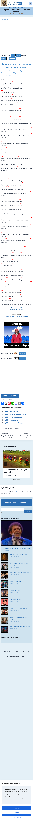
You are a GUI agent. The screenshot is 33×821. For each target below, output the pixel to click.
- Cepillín (22, 7)
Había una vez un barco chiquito (10, 428)
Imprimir (12, 58)
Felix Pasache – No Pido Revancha (26, 436)
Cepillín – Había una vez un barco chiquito (16, 316)
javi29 (13, 13)
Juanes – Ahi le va (15, 590)
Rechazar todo (16, 817)
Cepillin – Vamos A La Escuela (13, 423)
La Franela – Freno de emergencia (20, 626)
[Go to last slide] (5, 464)
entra (19, 3)
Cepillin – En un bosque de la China (15, 414)
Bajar (18, 55)
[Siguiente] (27, 464)
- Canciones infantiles (14, 7)
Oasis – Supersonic (15, 581)
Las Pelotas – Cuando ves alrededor (20, 572)
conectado (18, 491)
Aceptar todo (16, 808)
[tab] (13, 479)
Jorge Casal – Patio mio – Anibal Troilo (7, 436)
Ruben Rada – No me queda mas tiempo (15, 548)
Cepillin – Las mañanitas (11, 420)
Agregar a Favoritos (10, 396)
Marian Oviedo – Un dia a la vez (19, 554)
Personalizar (16, 812)
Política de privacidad (23, 651)
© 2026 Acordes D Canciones (16, 656)
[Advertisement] (16, 37)
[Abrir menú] (30, 3)
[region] (16, 800)
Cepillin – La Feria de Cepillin (13, 417)
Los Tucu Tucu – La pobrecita (18, 608)
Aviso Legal (7, 651)
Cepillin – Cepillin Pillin (11, 411)
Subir (13, 55)
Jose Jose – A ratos (15, 599)
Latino (3, 58)
